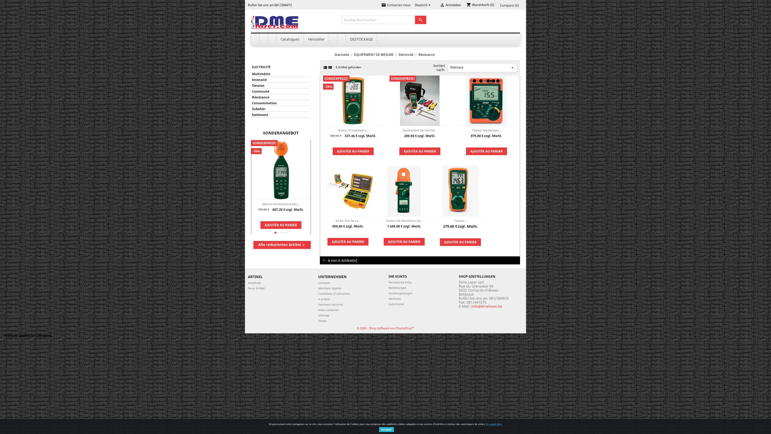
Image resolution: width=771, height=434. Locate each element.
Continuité (260, 91)
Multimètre (261, 74)
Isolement (260, 115)
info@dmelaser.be (486, 306)
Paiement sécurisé (330, 304)
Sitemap (323, 315)
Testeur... (460, 221)
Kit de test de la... (348, 221)
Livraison (324, 283)
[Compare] (281, 216)
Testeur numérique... (486, 130)
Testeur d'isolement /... (353, 130)
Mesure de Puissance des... (281, 204)
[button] (275, 233)
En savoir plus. (494, 424)
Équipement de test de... (420, 130)
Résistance (260, 97)
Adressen (395, 299)
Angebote (254, 283)
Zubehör (258, 109)
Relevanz (482, 67)
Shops (322, 321)
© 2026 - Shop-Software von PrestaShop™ (385, 328)
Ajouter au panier (281, 225)
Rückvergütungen (401, 293)
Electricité (261, 67)
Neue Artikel (256, 288)
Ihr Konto (398, 276)
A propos (324, 299)
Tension (258, 86)
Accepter (386, 429)
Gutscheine (396, 304)
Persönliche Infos (400, 282)
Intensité (259, 80)
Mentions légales (329, 288)
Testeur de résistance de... (404, 221)
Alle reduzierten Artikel (282, 244)
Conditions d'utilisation (334, 294)
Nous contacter (328, 310)
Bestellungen (397, 288)
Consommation (264, 103)
